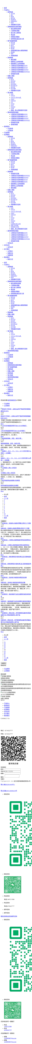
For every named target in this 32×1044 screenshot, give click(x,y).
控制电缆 (10, 78)
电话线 (13, 34)
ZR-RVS (13, 19)
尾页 (5, 517)
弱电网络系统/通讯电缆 (15, 26)
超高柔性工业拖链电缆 (18, 63)
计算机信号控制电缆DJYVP (19, 67)
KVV (12, 79)
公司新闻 (10, 130)
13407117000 (8, 1026)
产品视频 (7, 132)
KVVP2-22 (14, 85)
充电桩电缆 (14, 55)
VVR (12, 108)
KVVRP (13, 88)
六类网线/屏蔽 (15, 30)
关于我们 (7, 249)
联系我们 (7, 257)
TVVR (13, 44)
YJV (12, 94)
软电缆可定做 (15, 73)
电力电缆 (10, 92)
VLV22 (13, 106)
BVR (12, 16)
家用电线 (10, 12)
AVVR (13, 13)
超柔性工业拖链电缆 (17, 61)
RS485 (13, 52)
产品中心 (7, 10)
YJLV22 (13, 100)
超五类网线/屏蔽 (16, 28)
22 (4, 656)
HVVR (13, 42)
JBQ (12, 53)
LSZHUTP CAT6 (16, 224)
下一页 (6, 515)
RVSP (12, 48)
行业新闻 (10, 128)
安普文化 (10, 253)
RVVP (13, 47)
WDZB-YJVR (15, 227)
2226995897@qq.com (10, 1038)
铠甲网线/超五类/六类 (17, 39)
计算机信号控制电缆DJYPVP (19, 69)
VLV (12, 105)
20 (4, 653)
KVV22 (13, 81)
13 (4, 642)
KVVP (13, 82)
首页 (5, 8)
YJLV (12, 99)
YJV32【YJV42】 (16, 97)
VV (12, 102)
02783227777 (8, 1030)
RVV (12, 45)
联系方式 (10, 259)
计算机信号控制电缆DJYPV (19, 65)
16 (4, 647)
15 (4, 645)
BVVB (13, 18)
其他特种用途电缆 (13, 112)
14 (4, 643)
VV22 (12, 103)
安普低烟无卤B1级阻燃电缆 (19, 50)
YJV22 (13, 95)
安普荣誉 (10, 255)
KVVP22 (13, 84)
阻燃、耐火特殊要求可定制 (19, 110)
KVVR (13, 87)
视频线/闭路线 (15, 36)
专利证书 (10, 243)
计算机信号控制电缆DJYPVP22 (20, 71)
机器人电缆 (11, 76)
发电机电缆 (14, 124)
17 (4, 648)
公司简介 (10, 251)
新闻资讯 (7, 126)
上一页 (6, 498)
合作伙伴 (7, 245)
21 (4, 654)
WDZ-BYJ (14, 21)
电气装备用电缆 (12, 41)
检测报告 (7, 134)
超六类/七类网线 (16, 32)
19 (4, 651)
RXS (12, 22)
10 (4, 514)
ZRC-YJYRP (14, 225)
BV (12, 15)
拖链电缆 (10, 57)
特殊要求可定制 (15, 24)
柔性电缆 (13, 59)
